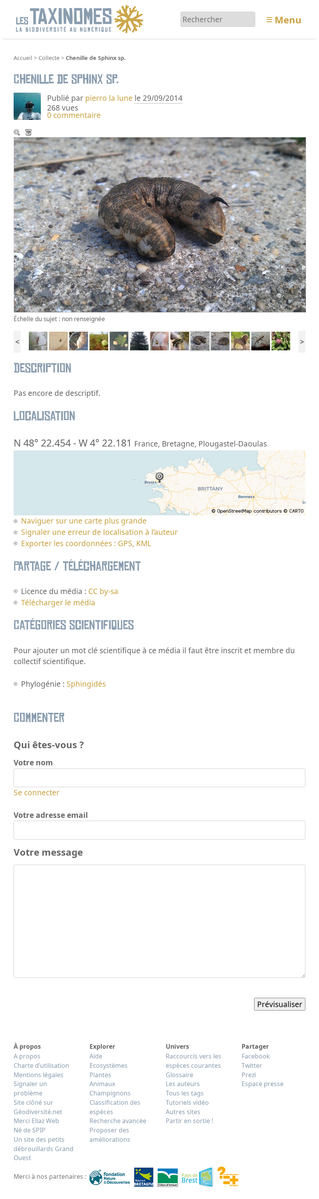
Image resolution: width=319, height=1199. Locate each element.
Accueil (23, 58)
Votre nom (33, 762)
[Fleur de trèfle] (281, 340)
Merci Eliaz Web (36, 1120)
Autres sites (183, 1112)
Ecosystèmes (108, 1065)
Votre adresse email (51, 815)
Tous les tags (185, 1093)
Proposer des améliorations (109, 1135)
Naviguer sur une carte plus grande (84, 520)
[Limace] (38, 340)
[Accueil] (81, 18)
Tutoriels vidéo (187, 1102)
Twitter (252, 1065)
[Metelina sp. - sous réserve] (159, 340)
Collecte (49, 58)
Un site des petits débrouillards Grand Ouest (44, 1148)
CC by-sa (103, 591)
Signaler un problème (30, 1088)
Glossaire (179, 1075)
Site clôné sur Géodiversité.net (38, 1107)
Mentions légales (38, 1075)
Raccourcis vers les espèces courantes (193, 1061)
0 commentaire (74, 115)
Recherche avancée (117, 1120)
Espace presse (263, 1083)
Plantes (100, 1075)
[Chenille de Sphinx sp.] (200, 340)
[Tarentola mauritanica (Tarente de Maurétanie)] (261, 340)
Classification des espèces (114, 1107)
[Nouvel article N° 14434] (119, 340)
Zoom (17, 133)
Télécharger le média (29, 133)
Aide (95, 1056)
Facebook (256, 1056)
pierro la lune (109, 98)
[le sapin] (139, 340)
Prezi (249, 1075)
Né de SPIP (30, 1130)
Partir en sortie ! (189, 1120)
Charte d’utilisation (41, 1065)
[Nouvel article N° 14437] (58, 340)
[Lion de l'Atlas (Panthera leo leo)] (240, 340)
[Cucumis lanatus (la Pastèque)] (99, 340)
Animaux (102, 1083)
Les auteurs (183, 1083)
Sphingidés (86, 684)
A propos (27, 1056)
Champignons (110, 1093)
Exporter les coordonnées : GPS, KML (86, 543)
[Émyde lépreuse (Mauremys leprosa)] (180, 340)
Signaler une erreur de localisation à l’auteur (99, 532)
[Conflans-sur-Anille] (78, 340)
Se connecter (37, 792)
